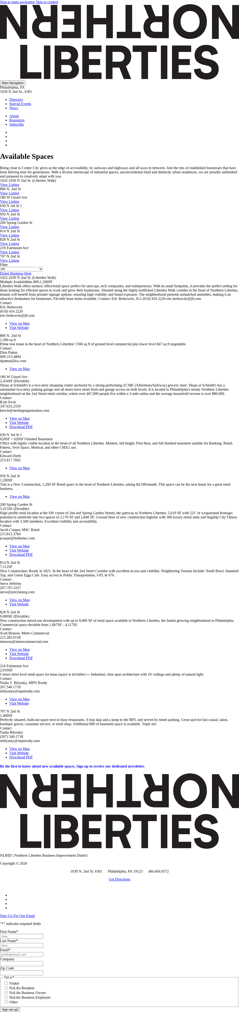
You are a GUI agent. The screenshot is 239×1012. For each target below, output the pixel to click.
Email (5, 950)
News (13, 108)
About (14, 116)
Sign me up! (10, 1009)
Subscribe (16, 124)
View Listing (9, 185)
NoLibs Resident (21, 988)
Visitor (14, 983)
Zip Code (7, 968)
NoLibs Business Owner (27, 993)
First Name (9, 932)
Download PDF (21, 427)
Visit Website (19, 328)
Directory (16, 100)
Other (13, 1002)
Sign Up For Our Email (17, 916)
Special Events (20, 104)
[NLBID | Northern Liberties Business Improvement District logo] (119, 78)
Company (7, 959)
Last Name (9, 941)
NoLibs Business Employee (29, 997)
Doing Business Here (16, 273)
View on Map (19, 323)
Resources (17, 120)
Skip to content (47, 2)
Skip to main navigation (17, 2)
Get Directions (119, 879)
